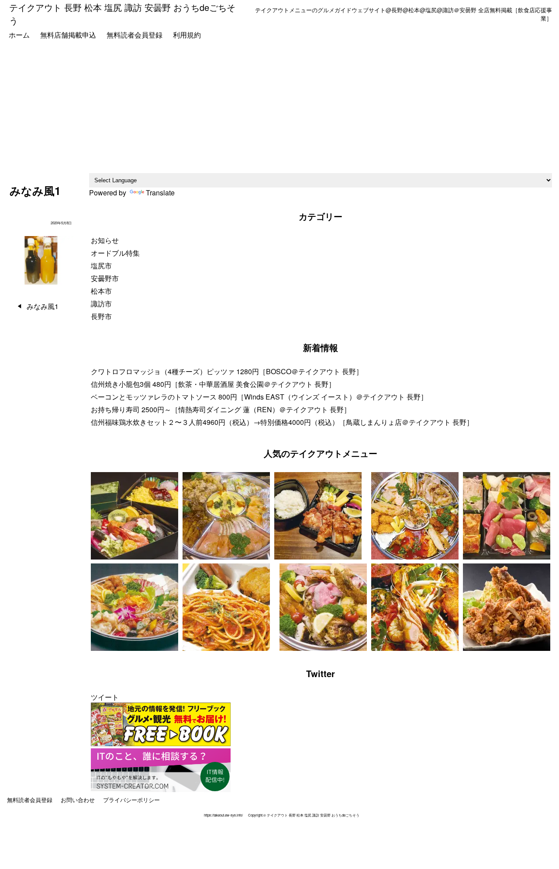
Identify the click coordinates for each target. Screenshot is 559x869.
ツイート (105, 697)
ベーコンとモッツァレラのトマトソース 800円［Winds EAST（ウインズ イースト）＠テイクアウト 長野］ (259, 397)
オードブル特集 (115, 253)
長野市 (101, 316)
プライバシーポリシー (131, 800)
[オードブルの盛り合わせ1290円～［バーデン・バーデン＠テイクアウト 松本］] (506, 517)
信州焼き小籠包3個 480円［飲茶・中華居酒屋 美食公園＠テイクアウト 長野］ (213, 384)
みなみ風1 (43, 306)
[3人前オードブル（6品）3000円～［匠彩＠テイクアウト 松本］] (414, 517)
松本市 (101, 291)
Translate (160, 193)
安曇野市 (105, 278)
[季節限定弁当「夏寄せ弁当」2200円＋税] (134, 517)
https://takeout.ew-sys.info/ (223, 815)
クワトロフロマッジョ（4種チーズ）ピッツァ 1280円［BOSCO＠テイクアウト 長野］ (227, 371)
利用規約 (187, 35)
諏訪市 (101, 304)
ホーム (19, 35)
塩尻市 (101, 266)
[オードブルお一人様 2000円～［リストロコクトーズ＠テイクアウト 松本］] (414, 608)
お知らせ (105, 240)
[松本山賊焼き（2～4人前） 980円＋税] (506, 608)
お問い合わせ (78, 800)
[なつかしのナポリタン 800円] (226, 608)
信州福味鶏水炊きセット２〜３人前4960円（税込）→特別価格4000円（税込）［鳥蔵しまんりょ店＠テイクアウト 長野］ (282, 422)
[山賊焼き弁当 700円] (318, 517)
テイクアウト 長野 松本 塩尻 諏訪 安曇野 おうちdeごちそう (122, 14)
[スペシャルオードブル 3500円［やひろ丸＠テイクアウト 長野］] (323, 608)
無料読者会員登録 (134, 35)
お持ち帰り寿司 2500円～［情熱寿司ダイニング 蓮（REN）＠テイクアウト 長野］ (221, 409)
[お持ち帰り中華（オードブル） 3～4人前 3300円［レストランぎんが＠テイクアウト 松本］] (134, 608)
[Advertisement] (279, 107)
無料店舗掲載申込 (68, 35)
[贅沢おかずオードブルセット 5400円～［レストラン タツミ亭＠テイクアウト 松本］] (226, 517)
